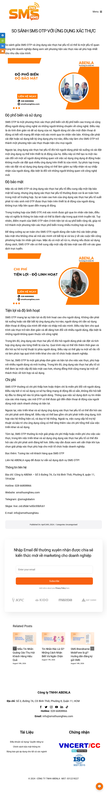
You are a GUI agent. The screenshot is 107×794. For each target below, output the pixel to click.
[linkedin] (61, 707)
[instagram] (51, 707)
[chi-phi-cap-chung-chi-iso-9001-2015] (79, 754)
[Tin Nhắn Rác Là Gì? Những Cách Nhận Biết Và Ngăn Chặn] (53, 633)
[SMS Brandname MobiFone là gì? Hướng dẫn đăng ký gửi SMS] (82, 633)
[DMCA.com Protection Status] (79, 751)
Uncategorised (71, 525)
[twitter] (46, 707)
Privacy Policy (60, 588)
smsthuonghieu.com (28, 492)
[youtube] (56, 707)
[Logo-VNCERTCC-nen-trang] (79, 742)
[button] (15, 648)
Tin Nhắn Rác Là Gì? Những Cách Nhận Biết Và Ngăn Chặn (53, 652)
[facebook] (41, 707)
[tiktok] (67, 707)
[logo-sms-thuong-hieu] (24, 3)
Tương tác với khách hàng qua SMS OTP (41, 453)
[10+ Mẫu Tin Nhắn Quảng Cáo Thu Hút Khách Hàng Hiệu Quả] (24, 633)
